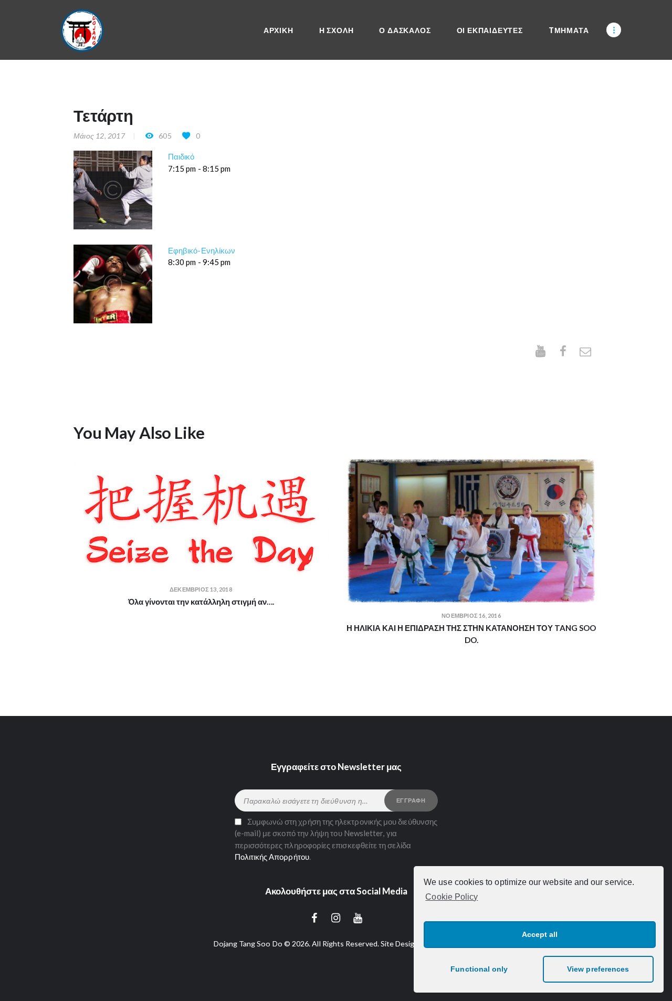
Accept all (540, 934)
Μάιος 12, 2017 (99, 135)
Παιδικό (181, 156)
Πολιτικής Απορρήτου (272, 856)
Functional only (479, 969)
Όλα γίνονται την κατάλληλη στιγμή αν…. (201, 601)
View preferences (598, 969)
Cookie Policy (451, 896)
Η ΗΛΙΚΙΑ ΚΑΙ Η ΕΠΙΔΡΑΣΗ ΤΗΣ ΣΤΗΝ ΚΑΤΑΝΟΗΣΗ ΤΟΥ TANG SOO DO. (471, 634)
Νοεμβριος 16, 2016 (471, 615)
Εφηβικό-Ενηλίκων (201, 250)
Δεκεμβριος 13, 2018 (201, 589)
